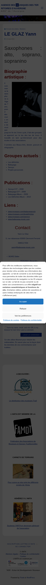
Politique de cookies (11, 320)
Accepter (23, 301)
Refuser (23, 308)
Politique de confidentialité (31, 320)
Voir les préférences (23, 316)
